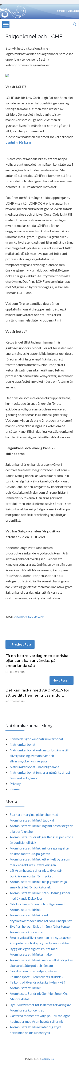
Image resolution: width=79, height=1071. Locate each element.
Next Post (60, 680)
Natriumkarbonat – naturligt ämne (34, 767)
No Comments (14, 671)
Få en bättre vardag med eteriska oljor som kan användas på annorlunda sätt (36, 661)
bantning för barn (18, 142)
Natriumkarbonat (22, 744)
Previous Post (21, 644)
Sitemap (15, 789)
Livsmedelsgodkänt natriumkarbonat (36, 739)
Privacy (15, 783)
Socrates (48, 1058)
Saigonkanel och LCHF (28, 616)
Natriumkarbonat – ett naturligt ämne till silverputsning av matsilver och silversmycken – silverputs (39, 755)
